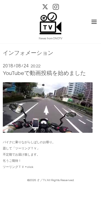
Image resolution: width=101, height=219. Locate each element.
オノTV (41, 180)
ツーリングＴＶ (13, 166)
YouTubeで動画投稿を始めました (44, 73)
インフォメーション (28, 53)
